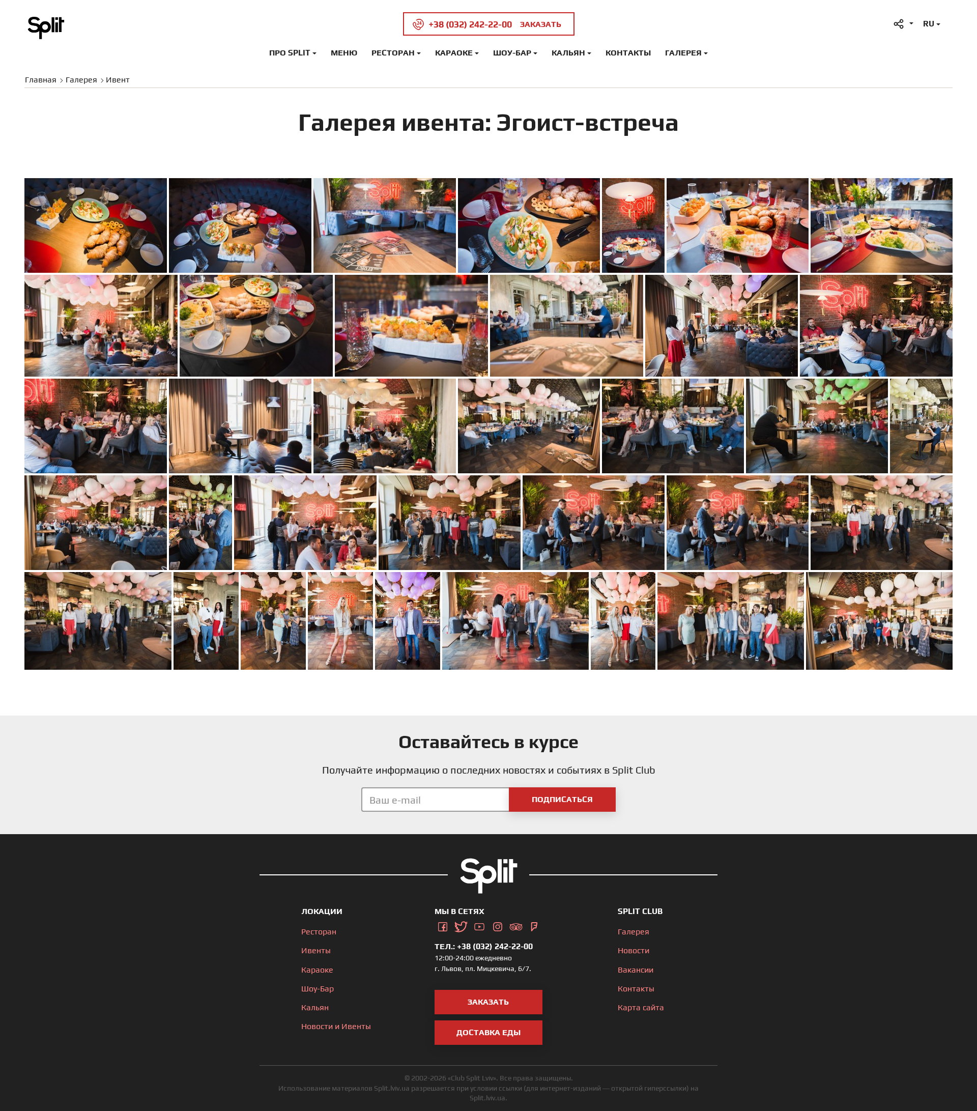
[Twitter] (461, 925)
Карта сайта (641, 1007)
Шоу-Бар (512, 53)
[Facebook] (443, 925)
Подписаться (562, 799)
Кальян (568, 53)
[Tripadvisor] (516, 925)
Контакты (628, 53)
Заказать (488, 1002)
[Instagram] (498, 925)
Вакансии (635, 970)
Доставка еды (488, 1032)
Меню (344, 53)
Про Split (289, 53)
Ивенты (316, 950)
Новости (633, 950)
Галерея (683, 53)
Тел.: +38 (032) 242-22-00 (484, 946)
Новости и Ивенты (336, 1026)
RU (928, 24)
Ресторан (393, 53)
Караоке (454, 53)
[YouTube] (479, 925)
